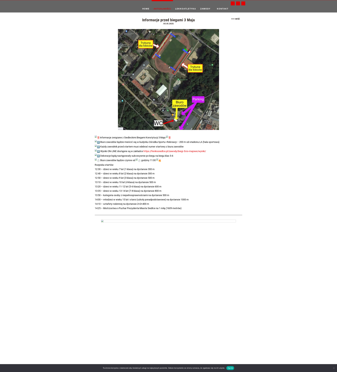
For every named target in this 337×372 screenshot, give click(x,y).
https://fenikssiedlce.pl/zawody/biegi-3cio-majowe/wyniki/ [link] (174, 151)
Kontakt (222, 9)
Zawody (205, 9)
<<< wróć (235, 18)
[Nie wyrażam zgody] (333, 368)
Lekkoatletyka (185, 9)
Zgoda (230, 368)
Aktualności (162, 9)
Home (145, 9)
